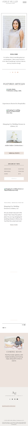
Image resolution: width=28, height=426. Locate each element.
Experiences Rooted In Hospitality (14, 104)
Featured (7, 202)
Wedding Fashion (18, 202)
